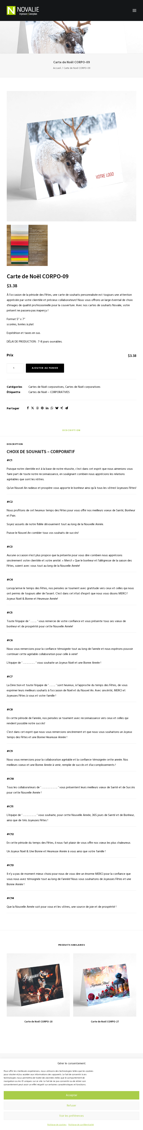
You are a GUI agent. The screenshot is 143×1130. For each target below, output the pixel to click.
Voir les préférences (71, 1116)
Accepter (71, 1095)
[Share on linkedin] (47, 408)
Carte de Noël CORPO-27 (105, 1021)
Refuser (71, 1105)
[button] (134, 10)
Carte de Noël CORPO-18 (38, 1021)
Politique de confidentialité (81, 1125)
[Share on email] (66, 408)
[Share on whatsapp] (52, 408)
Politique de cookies (56, 1125)
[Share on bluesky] (57, 408)
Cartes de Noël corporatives (46, 387)
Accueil (57, 68)
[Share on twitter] (32, 408)
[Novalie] (23, 10)
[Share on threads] (37, 408)
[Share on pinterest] (42, 408)
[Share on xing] (61, 408)
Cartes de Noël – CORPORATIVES (49, 392)
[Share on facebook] (28, 408)
